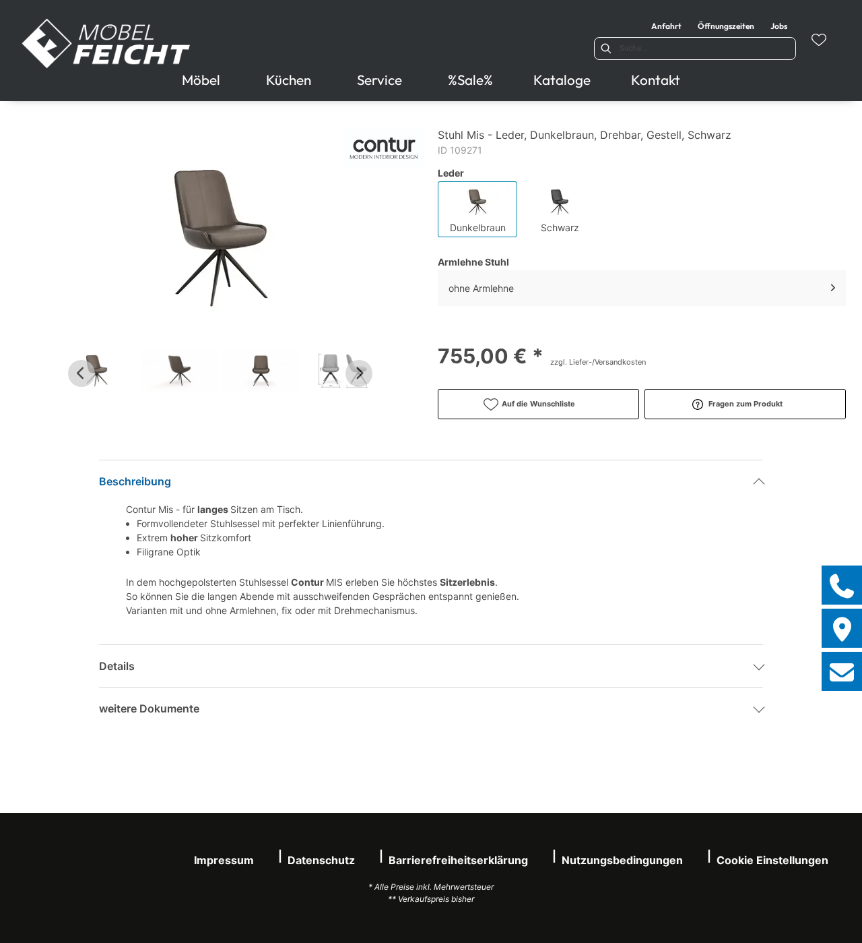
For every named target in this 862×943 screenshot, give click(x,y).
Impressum (224, 860)
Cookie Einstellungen (772, 860)
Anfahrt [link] (666, 26)
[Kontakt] (842, 671)
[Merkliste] (819, 40)
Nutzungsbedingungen (622, 860)
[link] (201, 79)
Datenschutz (321, 860)
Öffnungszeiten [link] (726, 26)
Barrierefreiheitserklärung (458, 860)
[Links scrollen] (81, 373)
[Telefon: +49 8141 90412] (842, 585)
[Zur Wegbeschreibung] (842, 628)
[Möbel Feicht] (107, 43)
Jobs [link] (778, 26)
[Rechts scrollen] (358, 373)
